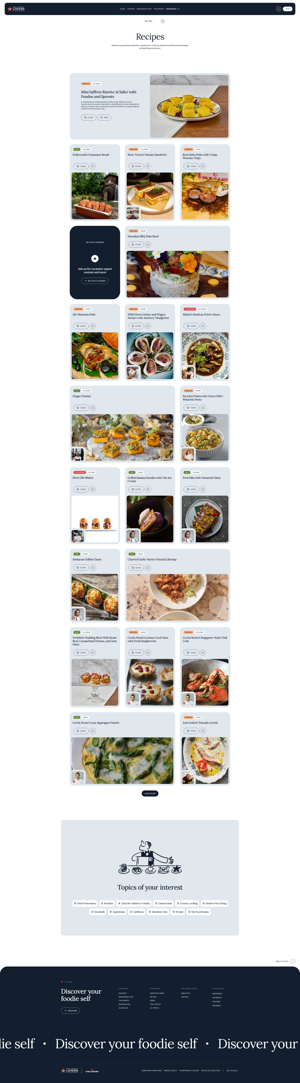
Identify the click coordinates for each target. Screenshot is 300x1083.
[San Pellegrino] (92, 1071)
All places (123, 1008)
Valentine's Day (159, 911)
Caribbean (138, 911)
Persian (179, 911)
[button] (278, 9)
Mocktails (99, 911)
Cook (90, 117)
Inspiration (171, 9)
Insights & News (157, 993)
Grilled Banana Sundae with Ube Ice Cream (150, 479)
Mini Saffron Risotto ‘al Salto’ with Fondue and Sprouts (108, 94)
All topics (154, 1008)
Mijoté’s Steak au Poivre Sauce (201, 314)
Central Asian (165, 903)
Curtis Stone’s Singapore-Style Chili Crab (205, 639)
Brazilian (108, 903)
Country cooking (189, 903)
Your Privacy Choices (189, 1071)
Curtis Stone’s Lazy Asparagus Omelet (96, 723)
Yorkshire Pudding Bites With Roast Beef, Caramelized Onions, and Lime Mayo (95, 641)
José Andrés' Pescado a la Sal (200, 723)
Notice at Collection (210, 1071)
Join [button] (288, 9)
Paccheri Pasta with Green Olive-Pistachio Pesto (203, 398)
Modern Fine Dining (216, 903)
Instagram (217, 993)
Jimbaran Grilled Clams (87, 559)
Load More (150, 793)
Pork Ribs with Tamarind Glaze (202, 478)
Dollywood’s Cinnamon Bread (91, 154)
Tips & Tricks (155, 1004)
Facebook (216, 997)
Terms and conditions (152, 1071)
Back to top (282, 961)
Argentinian (119, 911)
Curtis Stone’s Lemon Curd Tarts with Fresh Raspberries (148, 639)
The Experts (159, 9)
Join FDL (184, 997)
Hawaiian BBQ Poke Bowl (143, 236)
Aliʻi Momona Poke (84, 314)
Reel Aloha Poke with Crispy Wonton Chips (200, 156)
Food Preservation (86, 903)
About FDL (185, 993)
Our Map (131, 9)
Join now (72, 1010)
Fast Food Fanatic (200, 911)
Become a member (97, 281)
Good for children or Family (135, 903)
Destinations (124, 1004)
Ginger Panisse (82, 396)
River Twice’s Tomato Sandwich (147, 154)
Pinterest (216, 1006)
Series (152, 1000)
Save (106, 117)
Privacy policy (170, 1071)
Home (122, 9)
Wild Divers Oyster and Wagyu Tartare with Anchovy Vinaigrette (148, 316)
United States (233, 1071)
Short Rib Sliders (83, 478)
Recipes (148, 21)
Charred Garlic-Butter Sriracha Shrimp (152, 559)
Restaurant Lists (144, 9)
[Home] (16, 8)
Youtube (216, 1001)
